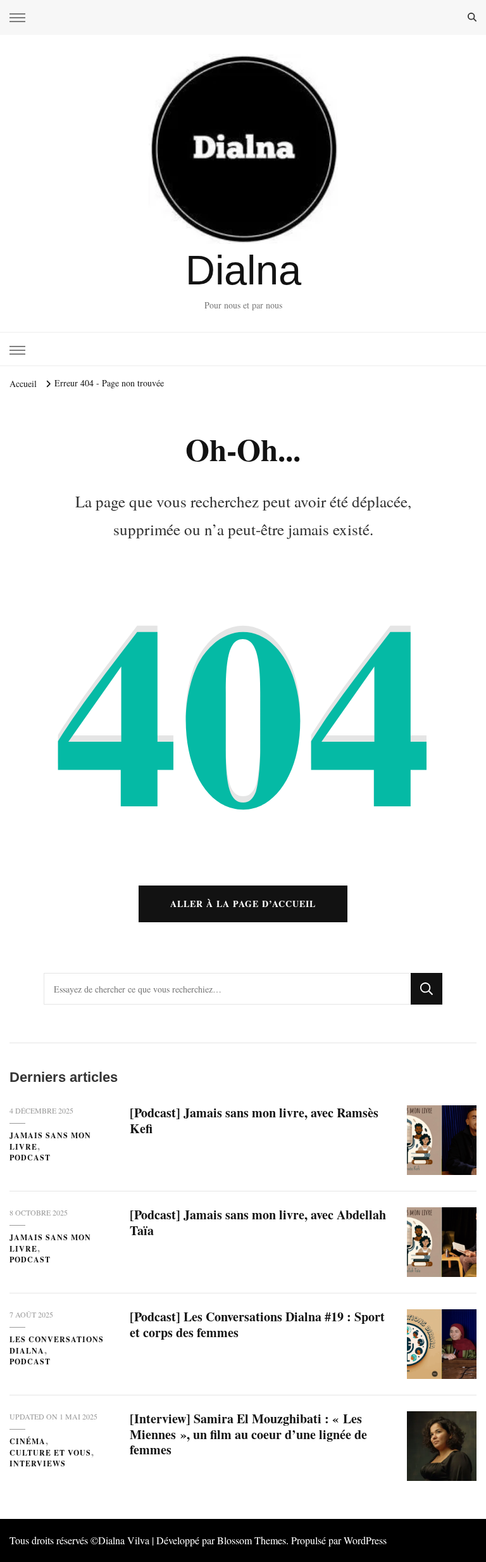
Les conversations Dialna (56, 1345)
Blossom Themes (251, 1540)
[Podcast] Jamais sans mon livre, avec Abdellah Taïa (258, 1222)
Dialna (243, 270)
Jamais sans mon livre (50, 1141)
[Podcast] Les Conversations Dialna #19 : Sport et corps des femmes (257, 1324)
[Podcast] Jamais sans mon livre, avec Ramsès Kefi (254, 1120)
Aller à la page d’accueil (243, 903)
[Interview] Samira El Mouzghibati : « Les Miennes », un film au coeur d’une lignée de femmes (248, 1434)
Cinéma (27, 1441)
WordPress (365, 1540)
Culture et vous (50, 1452)
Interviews (37, 1463)
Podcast (30, 1157)
